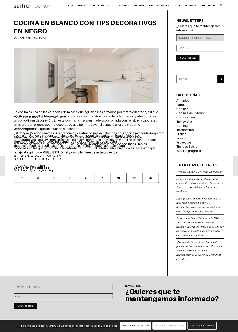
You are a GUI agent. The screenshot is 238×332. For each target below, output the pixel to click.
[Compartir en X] (38, 178)
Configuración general (202, 326)
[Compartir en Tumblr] (102, 178)
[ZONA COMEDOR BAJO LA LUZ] (235, 166)
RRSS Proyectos (36, 37)
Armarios (182, 100)
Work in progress (188, 151)
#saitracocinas (87, 133)
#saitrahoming (65, 133)
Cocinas (19, 37)
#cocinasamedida (136, 133)
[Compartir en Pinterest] (70, 178)
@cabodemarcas (41, 133)
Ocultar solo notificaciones (169, 326)
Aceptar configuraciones (135, 326)
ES (221, 5)
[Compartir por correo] (151, 178)
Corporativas (185, 117)
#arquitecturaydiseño (165, 133)
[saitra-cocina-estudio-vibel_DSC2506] (86, 75)
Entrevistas (184, 121)
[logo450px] (32, 5)
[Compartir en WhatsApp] (54, 178)
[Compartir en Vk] (118, 178)
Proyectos (183, 142)
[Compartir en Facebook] (22, 178)
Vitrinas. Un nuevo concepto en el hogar (199, 171)
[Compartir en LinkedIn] (86, 178)
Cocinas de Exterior (190, 113)
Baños (180, 105)
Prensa (181, 134)
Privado (181, 138)
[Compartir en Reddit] (135, 178)
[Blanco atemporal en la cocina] (2, 166)
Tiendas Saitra (186, 146)
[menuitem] (71, 5)
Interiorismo (185, 130)
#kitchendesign (110, 133)
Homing (182, 125)
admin (56, 155)
